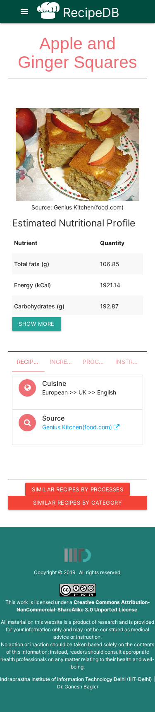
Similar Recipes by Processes (77, 489)
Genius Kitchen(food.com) (78, 427)
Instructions (129, 361)
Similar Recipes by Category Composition (77, 504)
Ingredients (63, 361)
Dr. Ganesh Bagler (77, 686)
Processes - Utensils (96, 361)
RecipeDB (89, 12)
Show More (37, 323)
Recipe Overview (31, 361)
